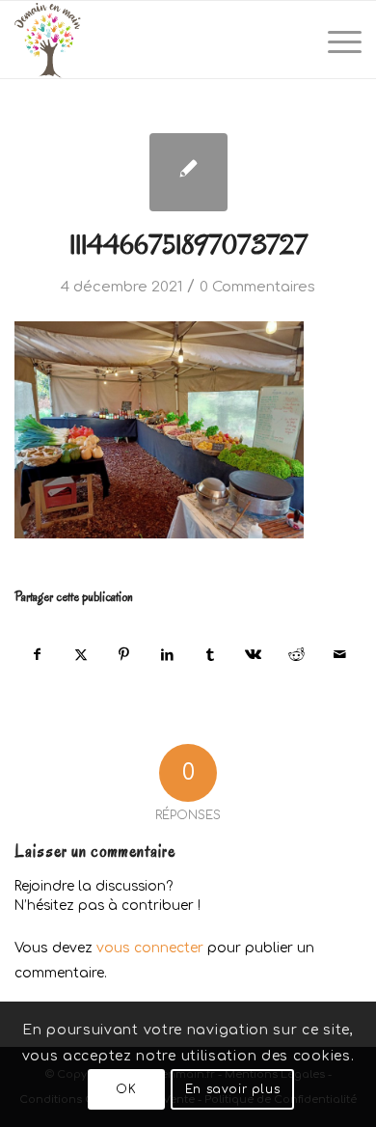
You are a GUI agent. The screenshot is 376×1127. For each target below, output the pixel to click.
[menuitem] (335, 39)
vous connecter (149, 948)
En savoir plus (232, 1089)
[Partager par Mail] (339, 654)
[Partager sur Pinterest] (124, 654)
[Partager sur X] (81, 654)
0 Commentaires (257, 286)
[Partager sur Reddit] (297, 654)
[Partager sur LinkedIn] (167, 654)
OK (126, 1089)
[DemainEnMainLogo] (153, 39)
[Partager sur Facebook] (37, 654)
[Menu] (335, 39)
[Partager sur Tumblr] (210, 654)
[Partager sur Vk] (253, 654)
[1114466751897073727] (188, 172)
